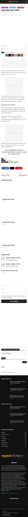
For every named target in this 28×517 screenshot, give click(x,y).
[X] (9, 55)
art (5, 52)
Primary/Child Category (12, 15)
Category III (20, 7)
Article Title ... (20, 15)
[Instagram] (14, 502)
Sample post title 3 (8, 245)
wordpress (12, 52)
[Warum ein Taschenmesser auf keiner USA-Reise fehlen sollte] (5, 383)
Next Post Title (23, 175)
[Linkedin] (18, 55)
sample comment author (13, 264)
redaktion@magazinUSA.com (12, 493)
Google (5, 158)
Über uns (23, 470)
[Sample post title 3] (14, 235)
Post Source (8, 160)
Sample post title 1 (8, 199)
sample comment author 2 (13, 257)
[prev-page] (2, 251)
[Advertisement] (14, 30)
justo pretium (9, 118)
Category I (4, 7)
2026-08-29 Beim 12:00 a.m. (11, 259)
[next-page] (4, 251)
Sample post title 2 (8, 222)
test (8, 52)
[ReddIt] (21, 55)
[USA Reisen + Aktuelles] (14, 2)
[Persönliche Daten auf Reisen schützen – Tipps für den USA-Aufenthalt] (5, 390)
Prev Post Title (5, 175)
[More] (24, 55)
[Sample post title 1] (14, 189)
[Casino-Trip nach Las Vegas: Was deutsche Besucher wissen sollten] (5, 397)
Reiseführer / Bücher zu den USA (8, 372)
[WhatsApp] (15, 55)
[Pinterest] (12, 55)
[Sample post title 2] (14, 212)
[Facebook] (6, 55)
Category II (12, 7)
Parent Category (4, 15)
